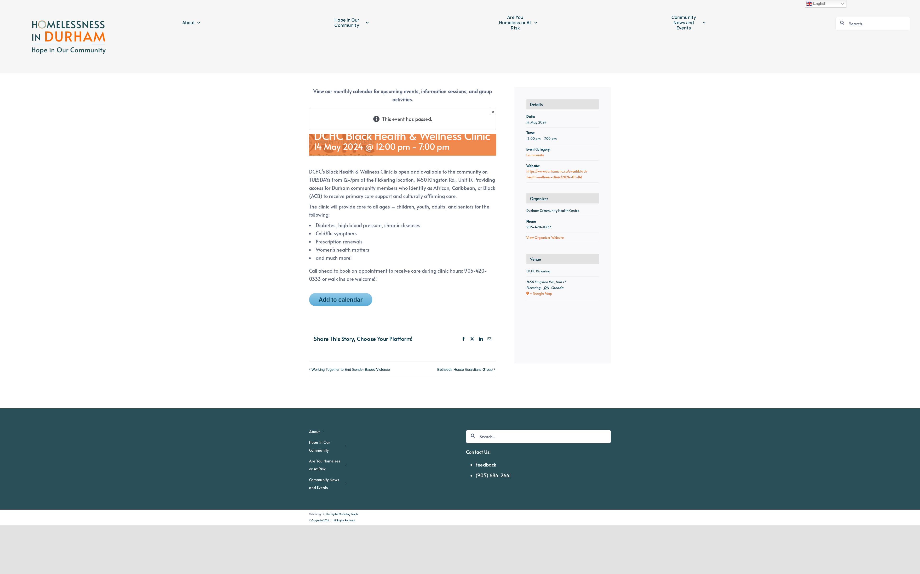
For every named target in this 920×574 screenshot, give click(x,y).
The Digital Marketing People (342, 514)
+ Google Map (541, 293)
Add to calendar (341, 299)
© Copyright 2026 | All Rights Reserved (332, 520)
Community (535, 155)
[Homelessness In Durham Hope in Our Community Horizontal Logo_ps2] (67, 5)
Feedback (486, 464)
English (819, 3)
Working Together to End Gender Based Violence (350, 369)
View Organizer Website (545, 237)
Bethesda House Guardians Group (465, 369)
